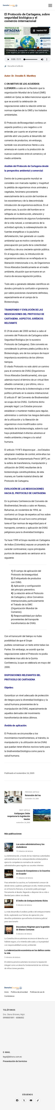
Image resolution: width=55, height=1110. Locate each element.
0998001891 (9, 1017)
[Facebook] (17, 1100)
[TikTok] (37, 1100)
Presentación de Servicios (15, 1061)
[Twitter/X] (24, 1100)
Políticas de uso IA (37, 992)
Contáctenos (9, 996)
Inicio (6, 992)
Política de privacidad (19, 992)
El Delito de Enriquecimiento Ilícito (32, 901)
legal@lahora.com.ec (12, 1057)
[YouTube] (31, 1100)
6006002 (20, 1017)
